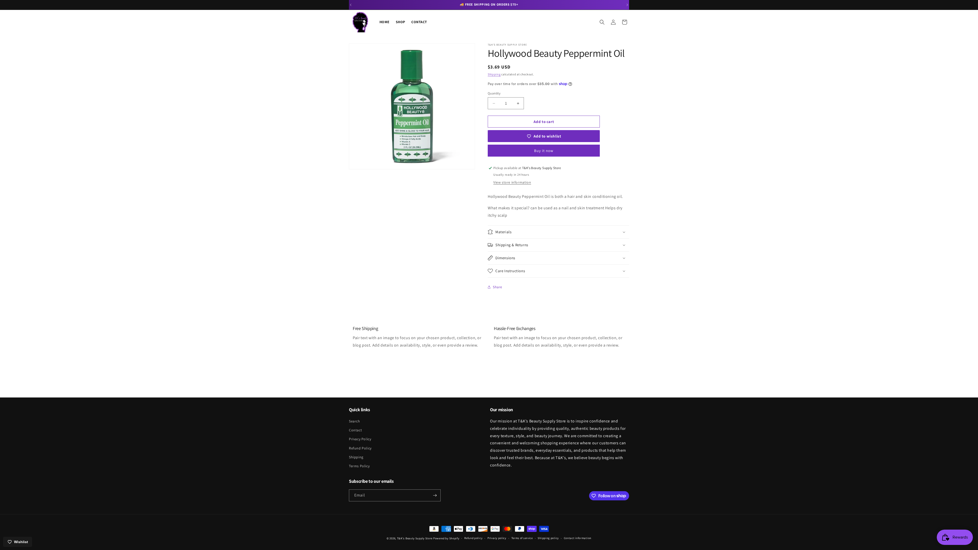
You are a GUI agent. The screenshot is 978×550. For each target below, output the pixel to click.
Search (354, 421)
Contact (355, 430)
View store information (512, 182)
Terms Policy (359, 466)
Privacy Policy (360, 439)
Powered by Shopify (446, 538)
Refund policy (473, 538)
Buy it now (543, 150)
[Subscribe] (434, 495)
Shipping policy (548, 538)
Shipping (494, 74)
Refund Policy (360, 448)
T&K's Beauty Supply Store (415, 538)
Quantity (494, 93)
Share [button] (497, 287)
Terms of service (522, 538)
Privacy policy (496, 538)
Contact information (577, 538)
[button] (602, 22)
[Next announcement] (627, 5)
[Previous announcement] (350, 5)
